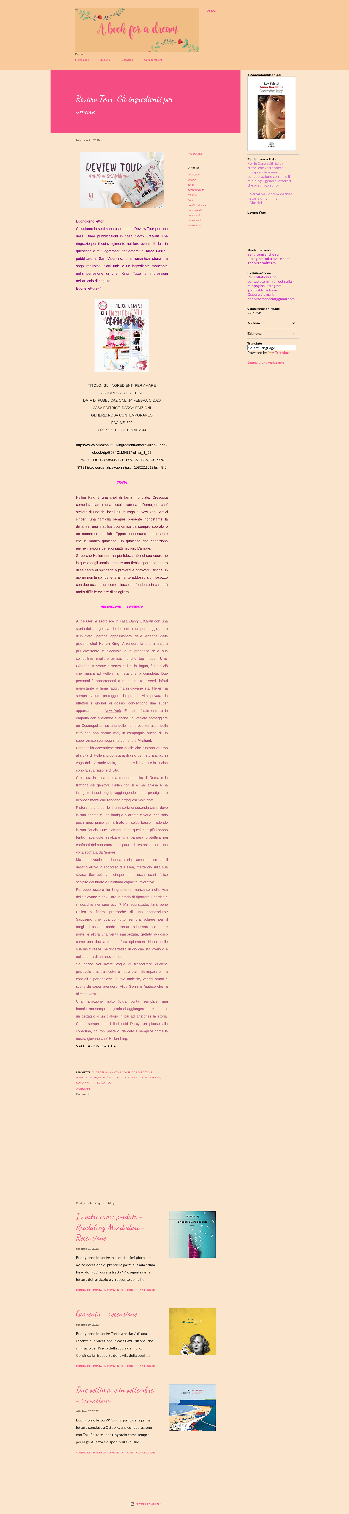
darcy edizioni (196, 189)
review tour (194, 225)
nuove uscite (195, 210)
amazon (192, 179)
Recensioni (127, 59)
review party (195, 220)
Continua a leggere (141, 1289)
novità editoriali (197, 205)
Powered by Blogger (148, 1503)
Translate (282, 352)
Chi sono (104, 59)
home (191, 199)
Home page (82, 59)
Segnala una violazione (265, 362)
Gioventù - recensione (106, 1313)
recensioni (194, 215)
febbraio (192, 194)
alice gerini (194, 174)
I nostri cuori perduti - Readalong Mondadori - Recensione (110, 1227)
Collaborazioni (153, 59)
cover (191, 184)
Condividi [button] (195, 154)
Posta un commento (108, 1289)
